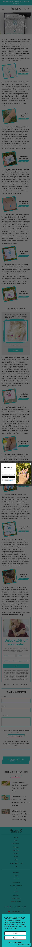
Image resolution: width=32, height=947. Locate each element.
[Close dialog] (30, 464)
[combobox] (8, 474)
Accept (15, 933)
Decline (15, 938)
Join (8, 477)
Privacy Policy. (13, 928)
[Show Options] (14, 474)
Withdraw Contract (24, 944)
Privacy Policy (11, 480)
